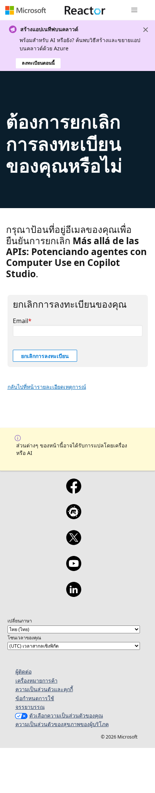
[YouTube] (73, 568)
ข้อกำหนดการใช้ (34, 698)
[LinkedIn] (73, 594)
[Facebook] (73, 491)
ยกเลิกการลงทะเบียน (45, 355)
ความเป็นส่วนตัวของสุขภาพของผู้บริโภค (62, 724)
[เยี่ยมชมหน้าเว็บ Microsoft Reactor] (85, 10)
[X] (73, 542)
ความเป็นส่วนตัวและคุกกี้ (44, 689)
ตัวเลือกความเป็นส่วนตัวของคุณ (66, 715)
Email (20, 321)
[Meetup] (73, 516)
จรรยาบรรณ (30, 706)
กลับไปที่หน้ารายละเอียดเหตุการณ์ (47, 386)
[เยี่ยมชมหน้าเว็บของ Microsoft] (26, 10)
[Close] (146, 30)
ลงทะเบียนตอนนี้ (38, 63)
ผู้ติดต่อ (23, 671)
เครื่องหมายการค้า (36, 680)
